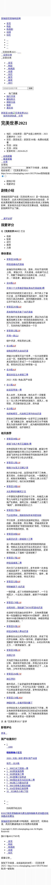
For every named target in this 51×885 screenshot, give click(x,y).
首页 (9, 23)
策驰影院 (5, 18)
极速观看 (6, 159)
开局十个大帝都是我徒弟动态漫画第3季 (26, 288)
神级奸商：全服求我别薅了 (20, 703)
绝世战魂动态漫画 (15, 264)
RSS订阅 (5, 813)
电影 (9, 26)
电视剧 (10, 29)
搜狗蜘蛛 (31, 813)
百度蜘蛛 (13, 813)
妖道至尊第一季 (14, 390)
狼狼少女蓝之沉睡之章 (17, 468)
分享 (19, 116)
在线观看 (6, 156)
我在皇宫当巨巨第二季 (21, 780)
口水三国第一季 (17, 768)
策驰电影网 (15, 18)
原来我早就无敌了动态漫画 (20, 312)
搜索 (31, 88)
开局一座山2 (12, 336)
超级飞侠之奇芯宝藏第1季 (19, 444)
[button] (11, 181)
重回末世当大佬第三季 (17, 375)
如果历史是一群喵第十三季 (20, 539)
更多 (4, 733)
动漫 (9, 32)
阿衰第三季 (15, 774)
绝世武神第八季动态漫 (17, 631)
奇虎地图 (39, 813)
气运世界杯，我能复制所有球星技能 (24, 515)
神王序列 (11, 679)
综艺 (9, 35)
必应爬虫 (9, 816)
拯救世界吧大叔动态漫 (17, 351)
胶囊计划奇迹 (16, 777)
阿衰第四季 (15, 771)
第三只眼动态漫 (17, 783)
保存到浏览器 (9, 116)
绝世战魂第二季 (14, 563)
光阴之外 (11, 655)
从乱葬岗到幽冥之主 (16, 491)
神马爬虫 (22, 813)
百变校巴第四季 (17, 788)
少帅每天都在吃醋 (18, 785)
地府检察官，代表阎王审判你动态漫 (24, 413)
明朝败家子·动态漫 (16, 586)
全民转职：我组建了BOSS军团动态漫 (25, 607)
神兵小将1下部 (17, 791)
